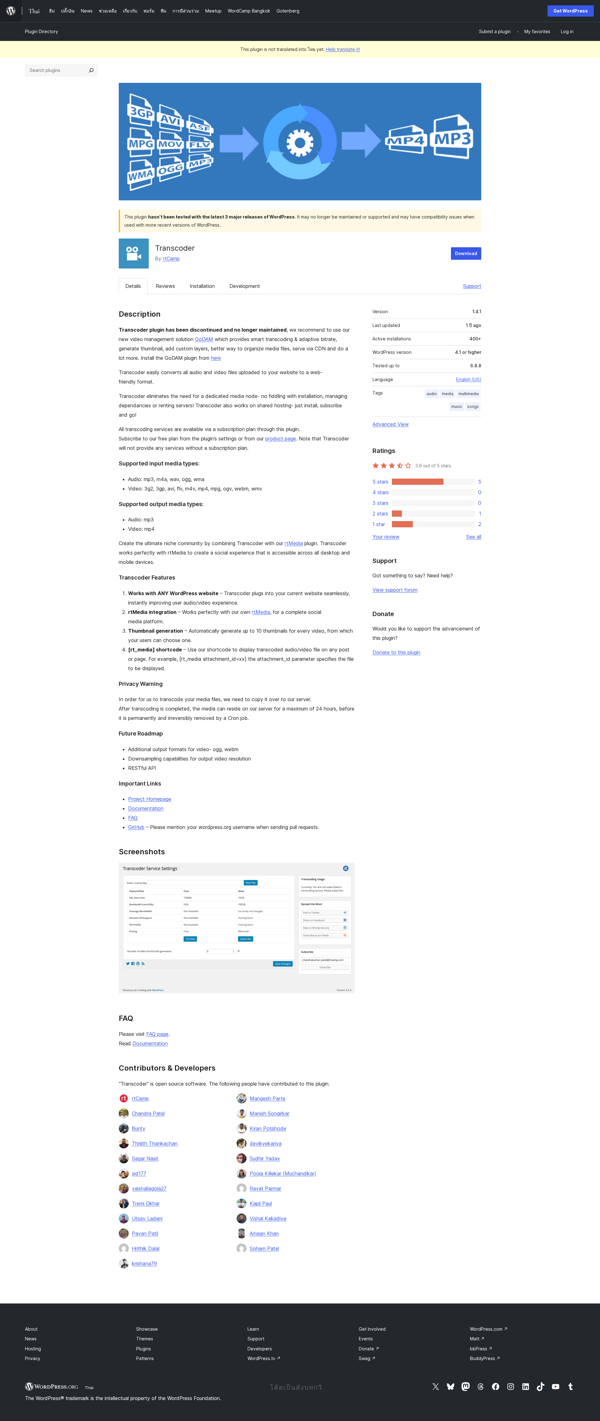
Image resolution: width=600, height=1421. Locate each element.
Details (133, 286)
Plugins (143, 1348)
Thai (89, 1387)
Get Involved (372, 1329)
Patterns (145, 1358)
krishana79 (144, 1263)
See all (473, 537)
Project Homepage (149, 799)
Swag (367, 1358)
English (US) (468, 379)
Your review (385, 537)
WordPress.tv (264, 1358)
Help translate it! (343, 49)
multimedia (468, 393)
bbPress (481, 1348)
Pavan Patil (145, 1233)
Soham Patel (264, 1248)
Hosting (33, 1348)
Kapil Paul (261, 1203)
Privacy (32, 1358)
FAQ (133, 818)
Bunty (138, 1128)
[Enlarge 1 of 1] (346, 871)
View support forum (395, 590)
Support (472, 286)
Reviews (165, 286)
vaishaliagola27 (149, 1188)
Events (366, 1338)
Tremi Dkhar (146, 1203)
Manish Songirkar (269, 1113)
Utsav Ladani (147, 1218)
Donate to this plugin (396, 652)
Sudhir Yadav (265, 1158)
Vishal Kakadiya (268, 1218)
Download (466, 253)
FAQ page (157, 1034)
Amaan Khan (264, 1233)
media (447, 393)
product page (280, 438)
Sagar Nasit (145, 1158)
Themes (144, 1338)
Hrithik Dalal (145, 1248)
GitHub (136, 827)
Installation (202, 286)
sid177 (139, 1173)
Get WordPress (570, 10)
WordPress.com (489, 1329)
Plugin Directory (41, 31)
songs (473, 406)
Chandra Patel (148, 1113)
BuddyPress (485, 1358)
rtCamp (171, 258)
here (216, 358)
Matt (477, 1338)
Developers (260, 1348)
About (31, 1329)
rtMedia (294, 543)
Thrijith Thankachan (155, 1143)
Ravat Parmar (265, 1188)
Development (244, 286)
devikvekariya (266, 1143)
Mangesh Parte (267, 1098)
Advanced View (390, 424)
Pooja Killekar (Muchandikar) (283, 1173)
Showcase (147, 1329)
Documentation (145, 808)
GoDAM (204, 339)
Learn (253, 1329)
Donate (369, 1348)
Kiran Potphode (268, 1128)
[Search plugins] (91, 70)
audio (432, 393)
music (456, 406)
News (31, 1338)
